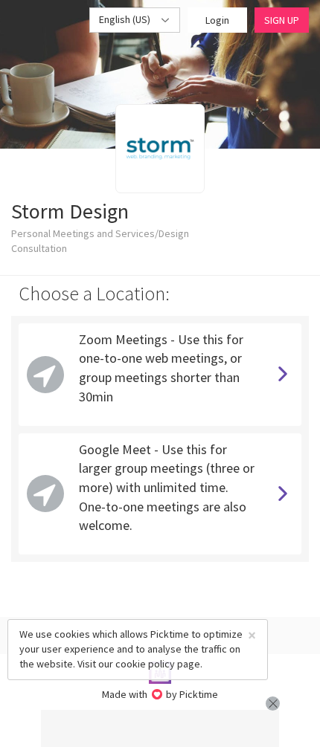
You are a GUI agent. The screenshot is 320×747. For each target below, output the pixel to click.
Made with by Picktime (160, 694)
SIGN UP (281, 20)
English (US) (126, 19)
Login (217, 20)
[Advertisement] (160, 728)
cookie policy (145, 663)
